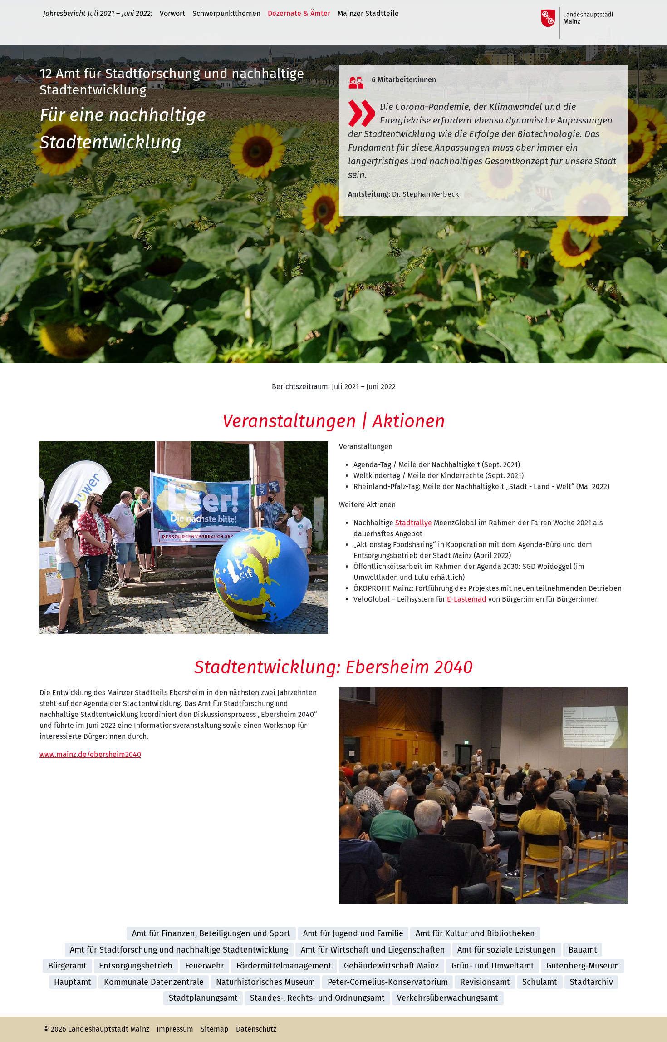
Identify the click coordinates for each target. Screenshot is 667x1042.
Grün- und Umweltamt (492, 966)
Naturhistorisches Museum (265, 982)
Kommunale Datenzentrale (154, 982)
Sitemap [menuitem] (215, 1029)
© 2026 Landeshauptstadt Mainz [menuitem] (96, 1029)
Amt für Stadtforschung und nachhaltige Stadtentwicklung (179, 950)
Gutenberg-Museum (582, 966)
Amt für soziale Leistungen (506, 950)
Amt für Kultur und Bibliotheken (475, 933)
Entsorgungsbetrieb (135, 966)
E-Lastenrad (466, 599)
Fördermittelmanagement (284, 966)
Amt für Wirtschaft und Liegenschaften (373, 950)
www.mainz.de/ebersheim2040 (90, 754)
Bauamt (583, 950)
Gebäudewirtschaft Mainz (391, 966)
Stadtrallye (413, 523)
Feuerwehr (204, 966)
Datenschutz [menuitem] (256, 1029)
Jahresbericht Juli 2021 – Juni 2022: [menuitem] (97, 13)
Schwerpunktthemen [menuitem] (226, 13)
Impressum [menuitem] (175, 1029)
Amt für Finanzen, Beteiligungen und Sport (211, 933)
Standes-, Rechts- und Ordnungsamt (317, 998)
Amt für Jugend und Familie (353, 933)
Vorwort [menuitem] (172, 13)
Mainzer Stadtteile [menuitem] (368, 13)
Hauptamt (72, 982)
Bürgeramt (67, 966)
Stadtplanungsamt (203, 998)
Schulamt (539, 982)
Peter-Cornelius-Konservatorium (388, 982)
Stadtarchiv (591, 982)
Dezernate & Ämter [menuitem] (299, 13)
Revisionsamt (485, 982)
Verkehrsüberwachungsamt (447, 998)
